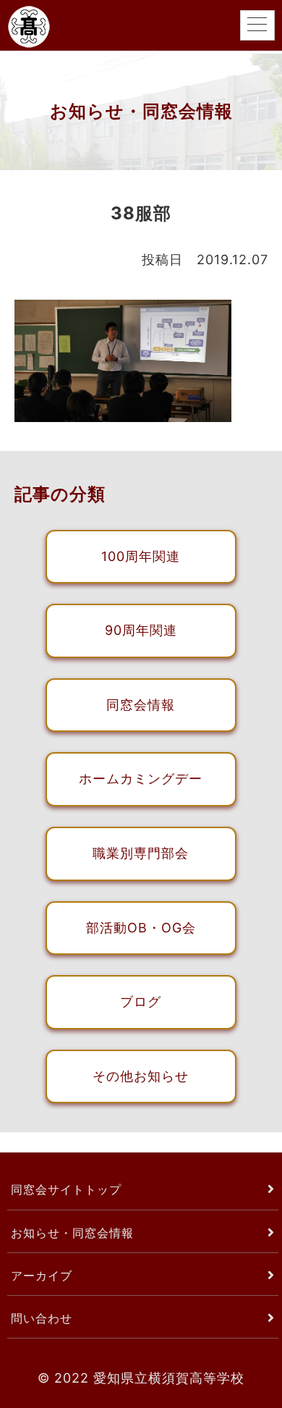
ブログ (140, 1001)
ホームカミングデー (140, 778)
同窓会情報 (140, 704)
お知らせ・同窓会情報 (72, 1233)
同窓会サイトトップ (66, 1189)
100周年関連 (140, 556)
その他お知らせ (141, 1076)
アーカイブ (41, 1275)
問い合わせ (41, 1318)
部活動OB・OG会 (141, 927)
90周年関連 (141, 630)
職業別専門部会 (141, 853)
